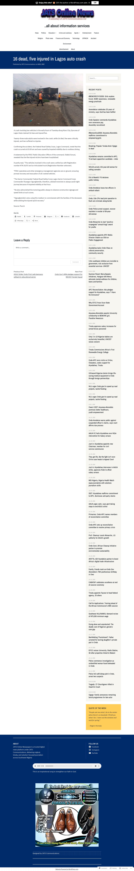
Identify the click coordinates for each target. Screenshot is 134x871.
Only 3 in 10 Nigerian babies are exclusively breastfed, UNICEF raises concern (101, 339)
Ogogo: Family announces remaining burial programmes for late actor (102, 696)
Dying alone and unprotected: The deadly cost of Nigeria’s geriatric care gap (101, 627)
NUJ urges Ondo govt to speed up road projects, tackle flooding (103, 387)
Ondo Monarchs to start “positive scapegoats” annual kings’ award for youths (101, 224)
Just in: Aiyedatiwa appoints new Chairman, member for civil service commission (101, 446)
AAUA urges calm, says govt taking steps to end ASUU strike (102, 505)
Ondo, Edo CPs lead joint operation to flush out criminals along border (102, 199)
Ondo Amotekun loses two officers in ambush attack (102, 189)
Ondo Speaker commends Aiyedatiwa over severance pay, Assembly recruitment (102, 122)
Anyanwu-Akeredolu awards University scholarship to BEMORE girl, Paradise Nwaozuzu (103, 316)
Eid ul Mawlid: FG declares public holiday (99, 178)
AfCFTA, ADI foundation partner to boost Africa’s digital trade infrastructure (103, 560)
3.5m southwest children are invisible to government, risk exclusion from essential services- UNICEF (103, 263)
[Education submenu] (55, 32)
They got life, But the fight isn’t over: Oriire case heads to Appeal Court (102, 458)
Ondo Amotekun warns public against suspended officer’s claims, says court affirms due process (103, 423)
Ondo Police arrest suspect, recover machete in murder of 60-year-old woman (102, 211)
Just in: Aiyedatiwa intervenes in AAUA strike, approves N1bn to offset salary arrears (103, 470)
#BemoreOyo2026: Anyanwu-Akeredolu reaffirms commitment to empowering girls (103, 135)
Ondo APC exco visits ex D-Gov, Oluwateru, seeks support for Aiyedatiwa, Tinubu (101, 363)
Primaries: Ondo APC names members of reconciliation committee (103, 515)
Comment (75, 262)
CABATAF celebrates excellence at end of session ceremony (103, 583)
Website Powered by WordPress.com (67, 869)
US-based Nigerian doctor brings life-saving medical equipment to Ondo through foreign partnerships (102, 376)
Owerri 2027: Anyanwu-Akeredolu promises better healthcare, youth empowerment (101, 410)
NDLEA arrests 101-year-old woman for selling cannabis (103, 168)
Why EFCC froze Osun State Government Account (99, 304)
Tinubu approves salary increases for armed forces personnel (102, 327)
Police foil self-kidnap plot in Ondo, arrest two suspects (101, 675)
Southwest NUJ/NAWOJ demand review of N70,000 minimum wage (103, 615)
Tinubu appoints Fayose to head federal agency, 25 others (103, 594)
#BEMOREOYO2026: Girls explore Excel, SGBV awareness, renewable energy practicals (102, 99)
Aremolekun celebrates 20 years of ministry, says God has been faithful (102, 110)
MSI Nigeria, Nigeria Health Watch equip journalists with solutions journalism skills (101, 483)
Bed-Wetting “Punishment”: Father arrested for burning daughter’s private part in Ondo (103, 640)
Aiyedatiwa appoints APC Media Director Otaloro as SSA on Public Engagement (100, 237)
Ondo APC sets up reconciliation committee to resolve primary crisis (102, 526)
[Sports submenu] (79, 32)
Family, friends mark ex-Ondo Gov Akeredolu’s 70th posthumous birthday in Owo (103, 572)
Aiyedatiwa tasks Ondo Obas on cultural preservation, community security (100, 250)
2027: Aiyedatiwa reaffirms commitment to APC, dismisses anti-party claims (103, 494)
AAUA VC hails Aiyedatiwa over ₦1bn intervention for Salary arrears (102, 434)
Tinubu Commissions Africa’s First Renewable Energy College (101, 351)
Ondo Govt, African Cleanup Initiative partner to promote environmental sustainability (102, 548)
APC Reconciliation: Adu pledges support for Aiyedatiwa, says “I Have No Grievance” (102, 292)
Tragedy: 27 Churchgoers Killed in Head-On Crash (101, 685)
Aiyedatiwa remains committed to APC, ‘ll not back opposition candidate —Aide (103, 157)
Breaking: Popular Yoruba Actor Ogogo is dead (103, 147)
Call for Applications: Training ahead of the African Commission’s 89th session (103, 604)
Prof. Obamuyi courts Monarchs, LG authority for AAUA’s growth (102, 536)
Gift (95, 3)
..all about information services (67, 25)
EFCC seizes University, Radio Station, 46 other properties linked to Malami (103, 651)
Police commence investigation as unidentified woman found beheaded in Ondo (102, 663)
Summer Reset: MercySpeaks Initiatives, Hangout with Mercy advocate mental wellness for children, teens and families (103, 278)
